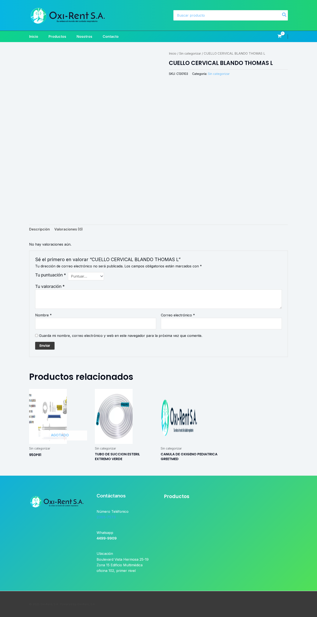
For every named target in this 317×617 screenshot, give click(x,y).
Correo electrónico (178, 315)
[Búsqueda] (284, 15)
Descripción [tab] (39, 229)
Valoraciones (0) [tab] (68, 229)
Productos (57, 36)
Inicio (33, 36)
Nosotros (84, 36)
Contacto (111, 36)
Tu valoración (50, 286)
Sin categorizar (190, 53)
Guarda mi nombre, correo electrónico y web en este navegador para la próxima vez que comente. (120, 335)
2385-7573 (106, 517)
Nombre (43, 315)
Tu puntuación (50, 275)
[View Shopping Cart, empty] (279, 36)
